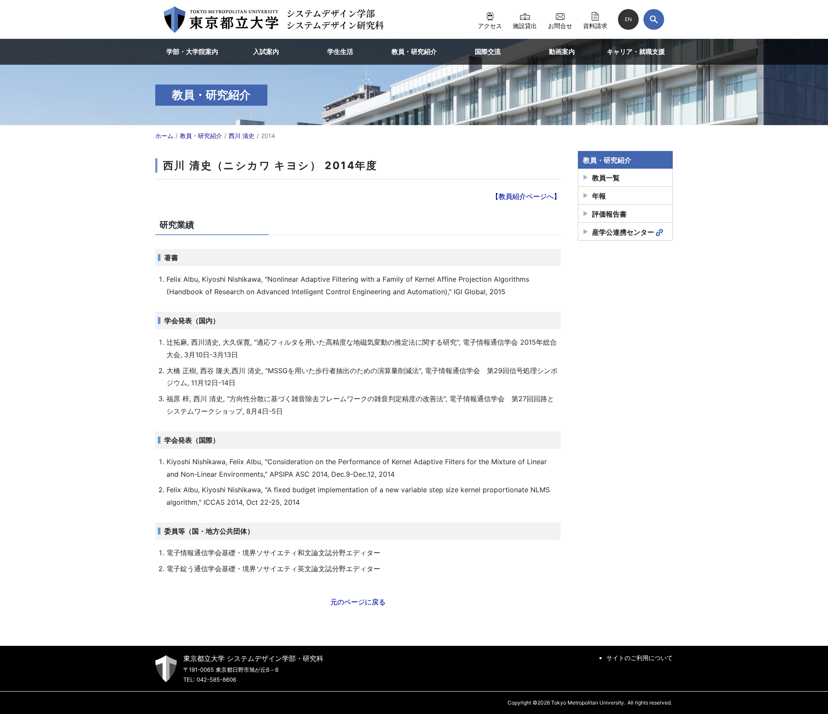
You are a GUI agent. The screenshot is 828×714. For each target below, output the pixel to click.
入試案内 (266, 51)
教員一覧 (606, 177)
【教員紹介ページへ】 (526, 196)
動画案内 (562, 51)
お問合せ (560, 25)
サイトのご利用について (639, 657)
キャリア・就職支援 (636, 51)
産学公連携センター (623, 232)
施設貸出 (525, 25)
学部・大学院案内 (192, 51)
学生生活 (340, 51)
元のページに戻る (358, 602)
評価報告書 (609, 214)
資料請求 (595, 25)
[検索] (653, 19)
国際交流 (488, 51)
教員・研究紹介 (414, 51)
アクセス (490, 25)
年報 (599, 196)
